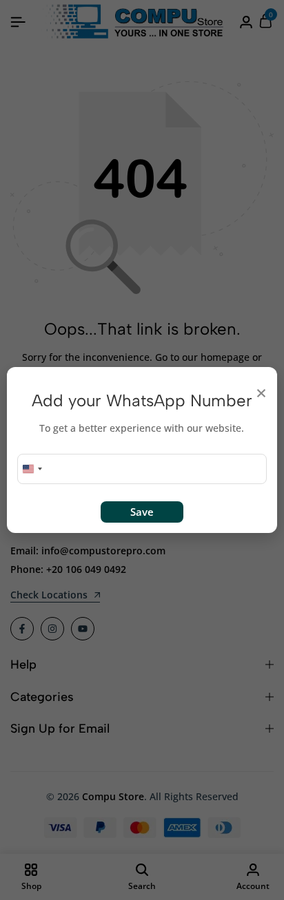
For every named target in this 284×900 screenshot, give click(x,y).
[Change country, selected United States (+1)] (31, 469)
